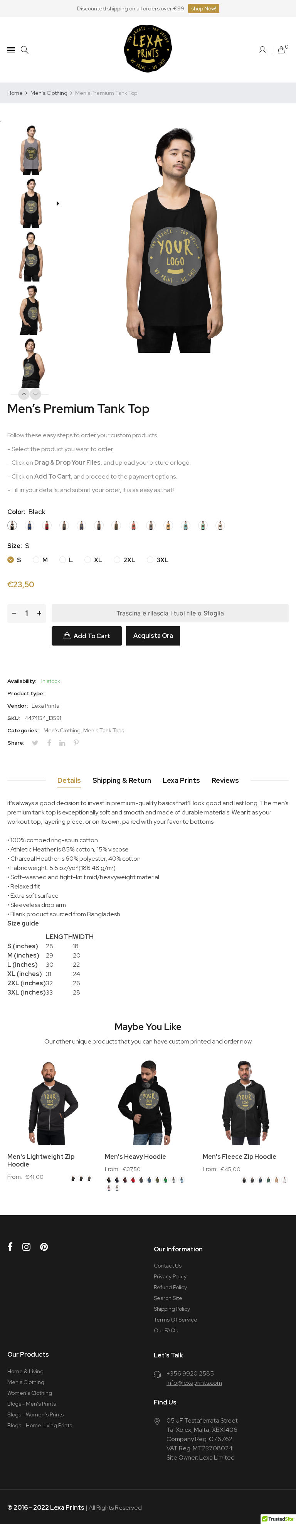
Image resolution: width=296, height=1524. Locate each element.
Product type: (25, 693)
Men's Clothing (62, 730)
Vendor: (17, 705)
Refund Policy (170, 1287)
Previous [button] (24, 394)
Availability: (21, 681)
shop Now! (203, 8)
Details (69, 780)
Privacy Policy (170, 1276)
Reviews (225, 780)
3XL (161, 560)
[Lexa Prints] (148, 50)
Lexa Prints (181, 780)
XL (97, 560)
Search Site (168, 1298)
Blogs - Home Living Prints (39, 1425)
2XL (128, 560)
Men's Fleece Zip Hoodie (239, 1157)
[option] (33, 150)
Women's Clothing (29, 1392)
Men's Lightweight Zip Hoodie (40, 1160)
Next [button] (35, 394)
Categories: (23, 730)
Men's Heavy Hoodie (135, 1157)
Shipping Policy (172, 1308)
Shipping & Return (121, 780)
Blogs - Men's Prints (31, 1403)
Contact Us (168, 1265)
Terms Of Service (175, 1319)
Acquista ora (153, 636)
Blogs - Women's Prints (35, 1414)
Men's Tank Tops (103, 730)
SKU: (13, 718)
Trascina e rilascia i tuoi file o (170, 613)
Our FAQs (166, 1330)
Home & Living (25, 1371)
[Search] (25, 50)
